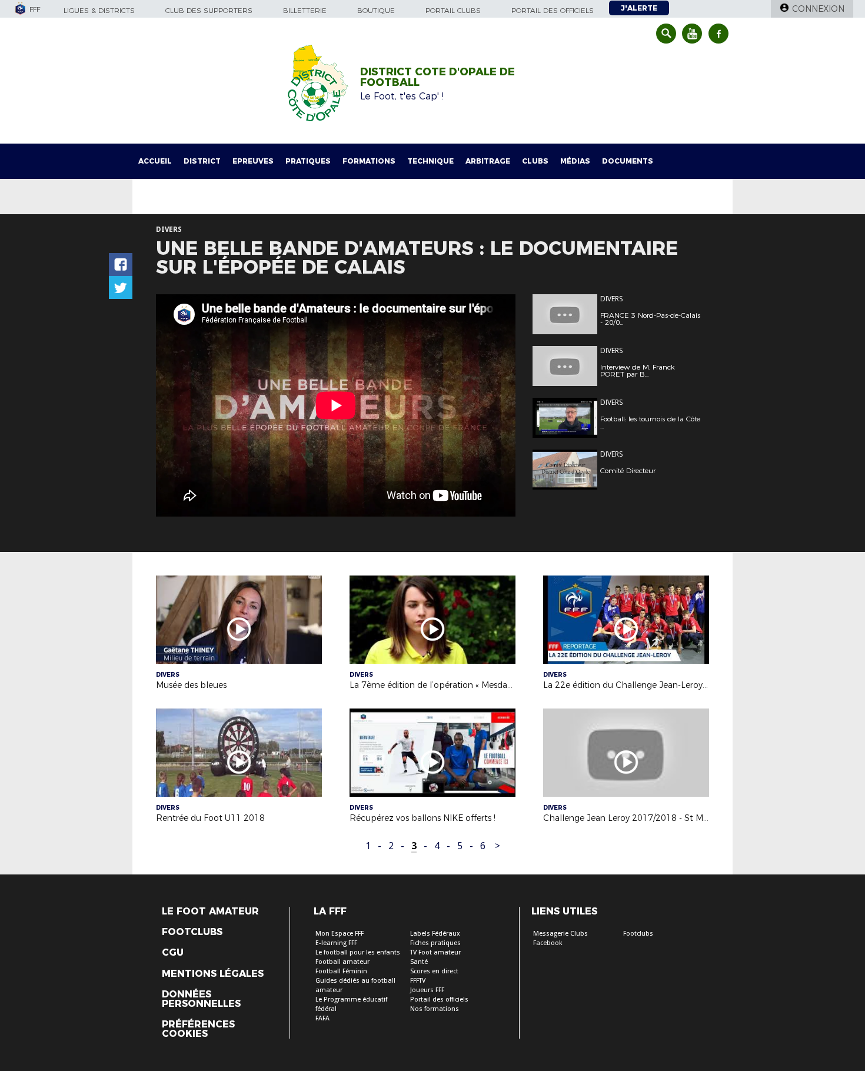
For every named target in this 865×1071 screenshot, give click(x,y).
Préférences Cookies (198, 1029)
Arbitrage (487, 161)
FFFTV (417, 980)
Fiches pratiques (435, 943)
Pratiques (308, 161)
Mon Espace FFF (339, 933)
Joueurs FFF (427, 990)
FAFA (322, 1018)
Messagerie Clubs (560, 933)
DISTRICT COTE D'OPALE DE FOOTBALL (437, 77)
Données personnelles (201, 999)
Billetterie (305, 10)
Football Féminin (341, 971)
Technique (430, 161)
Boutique (376, 10)
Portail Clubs (453, 10)
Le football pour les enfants (357, 952)
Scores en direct (434, 971)
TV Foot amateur (435, 952)
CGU (173, 952)
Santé (419, 962)
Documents (627, 161)
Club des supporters (208, 10)
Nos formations (434, 1009)
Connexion (818, 9)
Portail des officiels (552, 10)
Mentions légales (213, 974)
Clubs (535, 161)
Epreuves (253, 161)
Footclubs (192, 932)
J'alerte (639, 8)
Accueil (155, 161)
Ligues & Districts (99, 10)
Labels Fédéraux (435, 933)
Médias (575, 161)
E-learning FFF (336, 943)
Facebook (548, 943)
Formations (368, 161)
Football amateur (342, 962)
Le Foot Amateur (210, 911)
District (202, 161)
